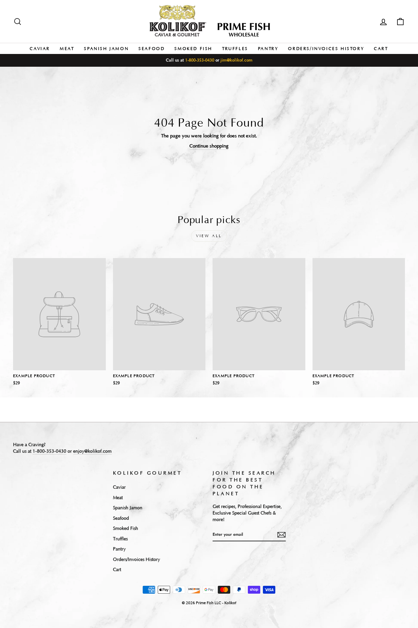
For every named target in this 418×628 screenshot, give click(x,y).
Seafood (151, 48)
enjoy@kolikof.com (92, 451)
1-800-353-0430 (199, 60)
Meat (67, 48)
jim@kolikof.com (236, 60)
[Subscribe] (281, 535)
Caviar (40, 48)
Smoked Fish (193, 48)
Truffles (235, 48)
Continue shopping (209, 146)
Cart (381, 48)
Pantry (268, 48)
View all (209, 236)
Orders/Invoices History (326, 48)
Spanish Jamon (106, 48)
